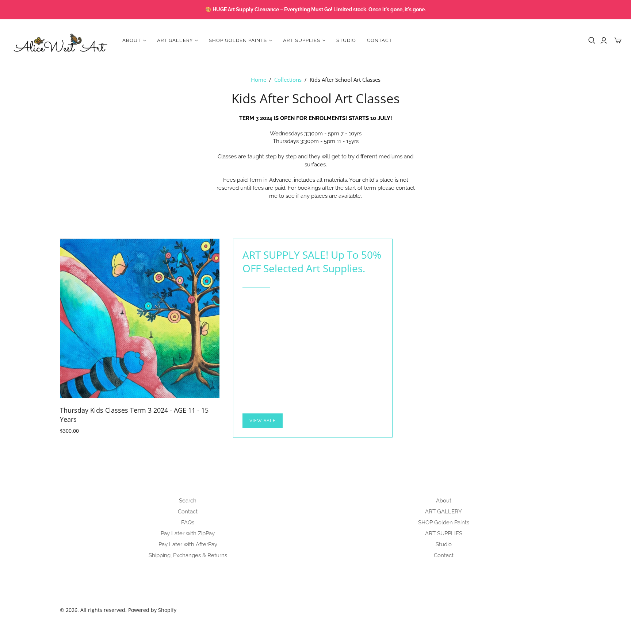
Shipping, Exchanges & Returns (188, 555)
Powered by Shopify (152, 609)
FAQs (187, 522)
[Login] (604, 40)
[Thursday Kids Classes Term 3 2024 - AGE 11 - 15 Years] (139, 318)
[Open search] (592, 40)
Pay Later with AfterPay (187, 544)
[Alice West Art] (60, 40)
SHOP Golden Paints (443, 522)
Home (258, 79)
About (443, 500)
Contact (379, 40)
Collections (288, 79)
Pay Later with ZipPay (188, 533)
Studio (346, 40)
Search (187, 500)
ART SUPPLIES (443, 533)
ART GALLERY (443, 511)
